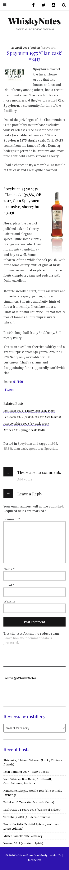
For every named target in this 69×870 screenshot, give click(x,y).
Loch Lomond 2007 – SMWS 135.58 (26, 771)
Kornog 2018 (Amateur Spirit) (23, 843)
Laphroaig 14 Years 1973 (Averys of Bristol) (32, 809)
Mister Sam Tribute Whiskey (22, 836)
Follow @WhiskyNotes (19, 678)
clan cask (20, 448)
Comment (11, 519)
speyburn (36, 448)
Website (9, 601)
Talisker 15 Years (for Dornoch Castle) (28, 802)
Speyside (50, 448)
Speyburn (49, 47)
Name (9, 569)
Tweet (9, 390)
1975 (53, 443)
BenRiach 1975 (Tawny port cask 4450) (29, 410)
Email (8, 585)
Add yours (24, 479)
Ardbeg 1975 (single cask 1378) (24, 430)
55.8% (7, 448)
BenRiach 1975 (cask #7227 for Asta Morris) (32, 417)
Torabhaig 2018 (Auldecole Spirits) (26, 817)
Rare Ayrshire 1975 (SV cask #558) (26, 423)
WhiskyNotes (34, 20)
